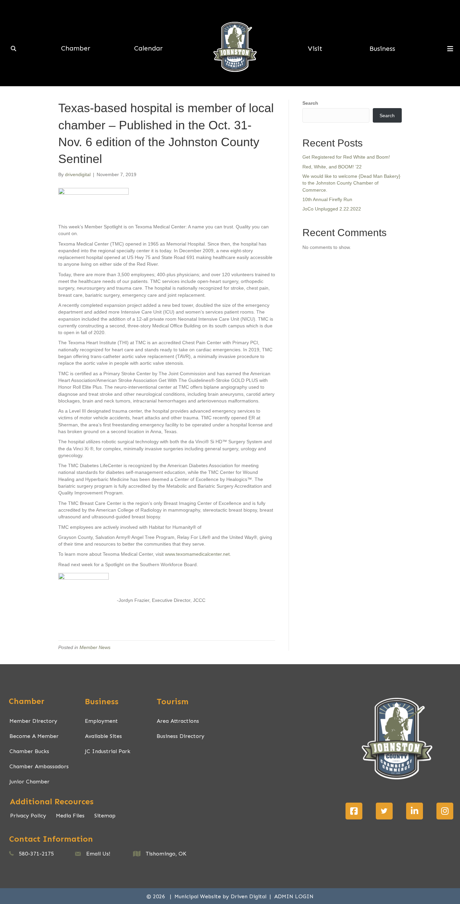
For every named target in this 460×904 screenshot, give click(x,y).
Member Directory (33, 721)
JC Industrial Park (107, 751)
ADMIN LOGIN (294, 896)
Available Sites (103, 736)
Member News (94, 647)
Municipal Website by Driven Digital (221, 896)
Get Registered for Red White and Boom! (346, 157)
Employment (101, 721)
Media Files (70, 815)
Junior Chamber (29, 781)
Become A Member (34, 736)
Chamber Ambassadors (39, 766)
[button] (354, 811)
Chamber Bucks (29, 751)
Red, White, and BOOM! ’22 (332, 166)
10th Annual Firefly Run (327, 199)
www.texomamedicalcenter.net (197, 554)
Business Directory (180, 736)
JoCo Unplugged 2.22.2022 (331, 209)
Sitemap (105, 815)
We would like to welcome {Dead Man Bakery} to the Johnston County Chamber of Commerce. (351, 183)
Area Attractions (178, 721)
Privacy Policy (28, 815)
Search (310, 103)
